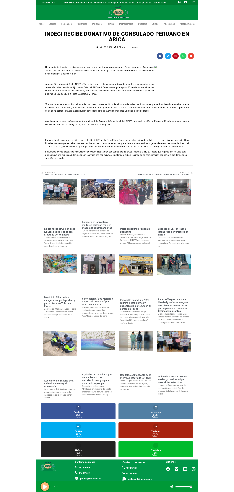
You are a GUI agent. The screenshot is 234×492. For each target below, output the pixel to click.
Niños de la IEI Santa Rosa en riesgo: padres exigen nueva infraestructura (172, 379)
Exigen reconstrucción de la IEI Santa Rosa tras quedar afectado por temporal (59, 231)
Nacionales (82, 24)
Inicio (41, 24)
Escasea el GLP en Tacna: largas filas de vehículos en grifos (173, 231)
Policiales (97, 24)
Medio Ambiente (188, 24)
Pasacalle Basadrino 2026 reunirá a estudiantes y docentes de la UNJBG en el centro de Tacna (135, 304)
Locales (52, 24)
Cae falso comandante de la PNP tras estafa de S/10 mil (135, 376)
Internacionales (126, 24)
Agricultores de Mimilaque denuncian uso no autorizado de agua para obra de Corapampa (97, 379)
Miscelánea (169, 24)
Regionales (66, 24)
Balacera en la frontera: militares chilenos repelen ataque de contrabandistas (97, 225)
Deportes (142, 24)
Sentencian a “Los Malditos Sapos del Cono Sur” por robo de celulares (97, 301)
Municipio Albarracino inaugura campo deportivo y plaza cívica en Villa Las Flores (59, 302)
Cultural (155, 24)
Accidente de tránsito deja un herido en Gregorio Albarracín (59, 383)
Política (110, 24)
